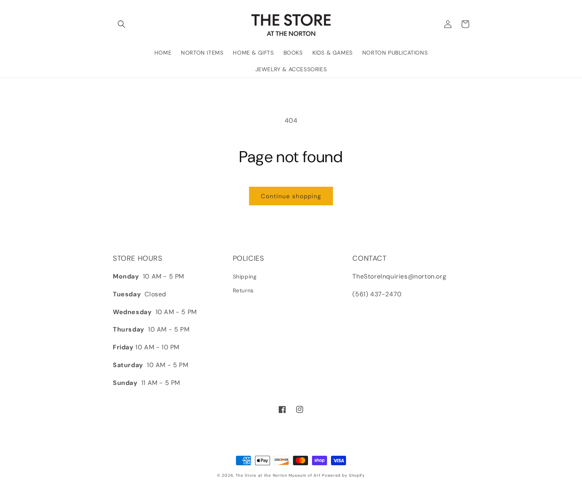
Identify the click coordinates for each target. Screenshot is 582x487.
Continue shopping (291, 196)
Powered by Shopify (343, 475)
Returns (243, 290)
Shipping (245, 276)
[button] (121, 24)
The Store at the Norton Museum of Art (278, 475)
